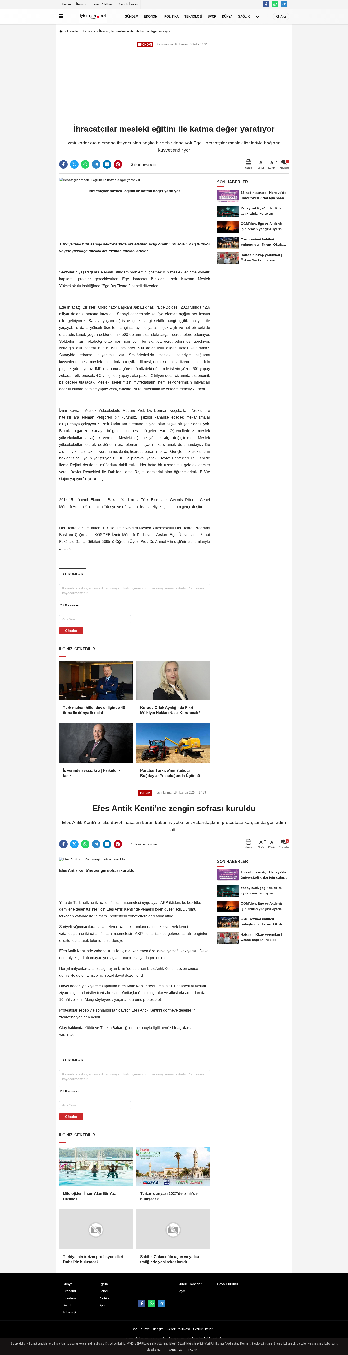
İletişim (81, 4)
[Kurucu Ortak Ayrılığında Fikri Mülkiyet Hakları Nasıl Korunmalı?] (173, 680)
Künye (66, 4)
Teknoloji (193, 16)
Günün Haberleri (190, 1284)
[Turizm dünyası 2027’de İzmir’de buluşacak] (173, 1166)
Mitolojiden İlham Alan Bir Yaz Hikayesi (89, 1196)
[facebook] (63, 164)
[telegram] (96, 164)
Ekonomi (151, 16)
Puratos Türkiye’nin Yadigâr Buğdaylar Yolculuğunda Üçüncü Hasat (170, 773)
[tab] (72, 574)
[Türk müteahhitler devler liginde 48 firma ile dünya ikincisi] (96, 680)
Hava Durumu (227, 1284)
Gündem (131, 16)
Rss (134, 1329)
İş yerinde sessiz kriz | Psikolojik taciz (91, 773)
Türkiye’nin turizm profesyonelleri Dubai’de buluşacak (93, 1259)
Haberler (73, 31)
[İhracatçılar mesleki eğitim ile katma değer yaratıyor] (99, 179)
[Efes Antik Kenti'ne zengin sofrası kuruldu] (92, 859)
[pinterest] (118, 164)
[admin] (284, 4)
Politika (171, 16)
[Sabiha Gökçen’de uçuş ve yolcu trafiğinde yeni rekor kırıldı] (173, 1229)
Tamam (192, 1349)
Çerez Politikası (102, 4)
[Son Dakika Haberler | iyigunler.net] (93, 16)
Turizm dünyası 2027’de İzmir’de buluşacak (169, 1196)
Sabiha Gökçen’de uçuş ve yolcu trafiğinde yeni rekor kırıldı (169, 1259)
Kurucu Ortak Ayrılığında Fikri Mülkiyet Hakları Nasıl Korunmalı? (170, 710)
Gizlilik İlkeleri (128, 4)
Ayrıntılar (176, 1349)
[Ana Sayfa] (61, 31)
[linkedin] (107, 164)
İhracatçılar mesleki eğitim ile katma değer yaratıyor (134, 31)
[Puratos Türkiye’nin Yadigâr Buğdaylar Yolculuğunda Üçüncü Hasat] (173, 743)
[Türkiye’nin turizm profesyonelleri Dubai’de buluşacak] (96, 1229)
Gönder (71, 631)
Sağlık (244, 16)
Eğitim (103, 1284)
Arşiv (181, 1291)
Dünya (227, 16)
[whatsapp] (85, 164)
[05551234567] (275, 4)
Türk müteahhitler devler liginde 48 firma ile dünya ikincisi (94, 710)
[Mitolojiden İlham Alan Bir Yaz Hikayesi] (96, 1166)
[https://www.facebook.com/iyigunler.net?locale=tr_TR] (266, 4)
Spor (212, 16)
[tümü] (257, 16)
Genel (103, 1291)
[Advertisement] (174, 86)
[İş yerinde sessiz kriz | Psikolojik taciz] (96, 743)
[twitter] (74, 164)
